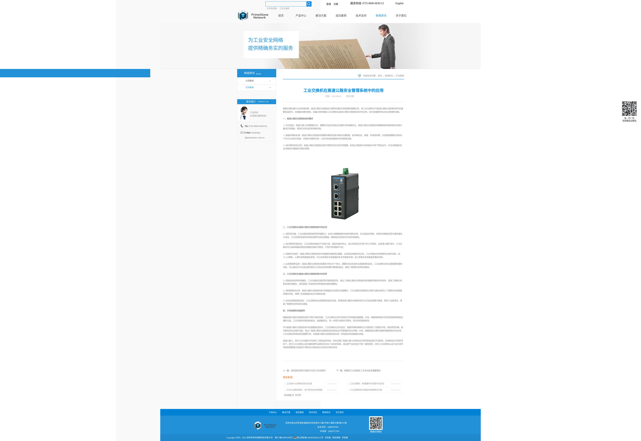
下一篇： (358, 371)
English (399, 3)
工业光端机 (284, 8)
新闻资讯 (389, 76)
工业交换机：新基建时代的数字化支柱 (367, 384)
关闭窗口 (289, 395)
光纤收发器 (272, 8)
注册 (336, 4)
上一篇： (305, 371)
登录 (328, 4)
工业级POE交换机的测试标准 (299, 384)
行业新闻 (400, 76)
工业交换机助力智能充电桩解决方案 (366, 390)
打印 (298, 395)
